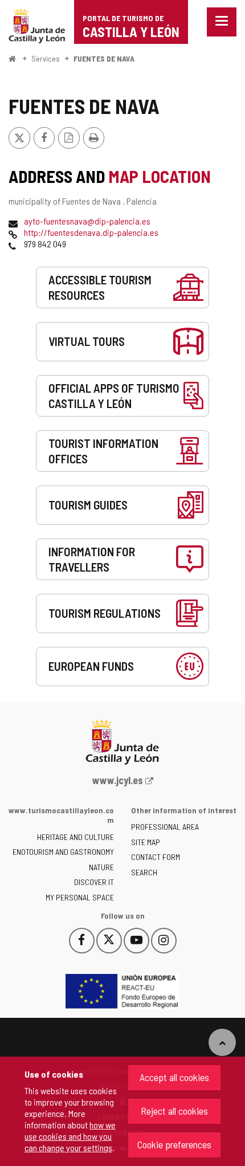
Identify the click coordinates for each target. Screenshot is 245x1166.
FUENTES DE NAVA (104, 58)
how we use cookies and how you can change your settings (70, 1136)
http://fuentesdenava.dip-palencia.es (91, 232)
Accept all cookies (174, 1077)
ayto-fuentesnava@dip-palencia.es (87, 220)
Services (45, 58)
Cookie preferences (174, 1144)
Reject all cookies (174, 1110)
